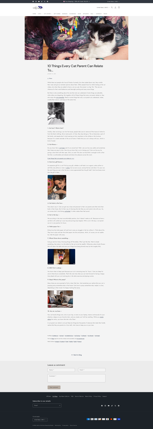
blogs (53, 338)
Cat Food (62, 335)
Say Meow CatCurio (64, 396)
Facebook (62, 341)
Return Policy (88, 396)
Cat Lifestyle (90, 335)
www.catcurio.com (80, 338)
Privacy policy (65, 425)
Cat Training (77, 335)
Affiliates (48, 396)
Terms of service (73, 425)
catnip (68, 168)
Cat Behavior (55, 335)
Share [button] (50, 78)
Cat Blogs (55, 396)
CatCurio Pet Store (41, 425)
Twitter (66, 341)
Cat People (97, 335)
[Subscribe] (59, 405)
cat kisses (62, 148)
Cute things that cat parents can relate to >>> (61, 158)
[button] (40, 13)
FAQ (72, 396)
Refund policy (58, 425)
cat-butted (67, 211)
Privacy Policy (97, 396)
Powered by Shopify (49, 425)
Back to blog (78, 355)
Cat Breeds (83, 335)
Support (105, 396)
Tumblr (75, 341)
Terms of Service (79, 396)
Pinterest (79, 341)
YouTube (71, 341)
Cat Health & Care (69, 335)
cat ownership (60, 97)
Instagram (57, 341)
